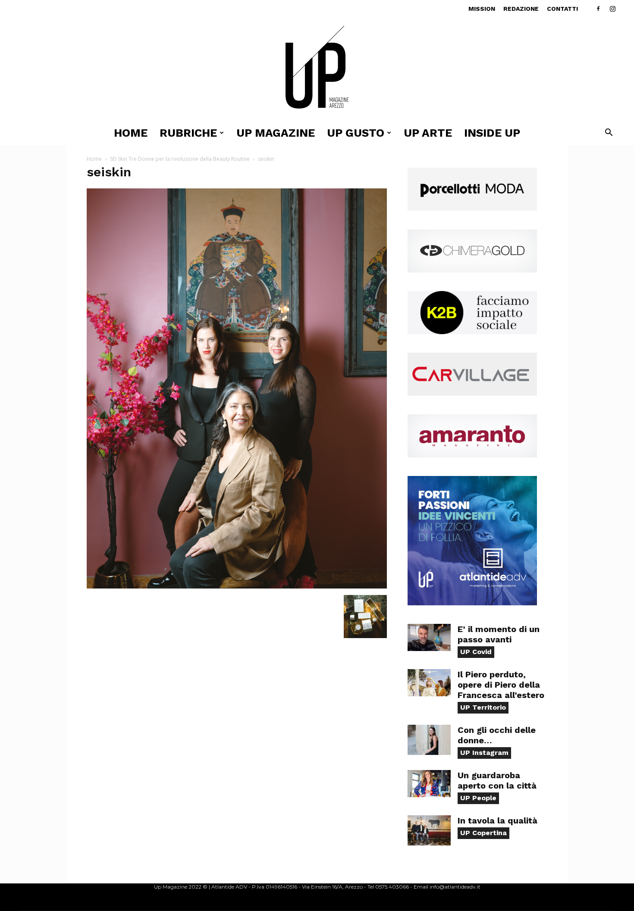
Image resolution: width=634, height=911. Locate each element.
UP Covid (476, 652)
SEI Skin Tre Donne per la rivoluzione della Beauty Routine (180, 159)
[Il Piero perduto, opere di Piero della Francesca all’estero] (429, 682)
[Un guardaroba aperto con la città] (429, 783)
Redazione (521, 8)
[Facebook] (598, 8)
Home (131, 132)
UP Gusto (355, 132)
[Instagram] (612, 8)
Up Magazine (275, 132)
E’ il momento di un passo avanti (499, 634)
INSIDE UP (492, 132)
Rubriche (188, 132)
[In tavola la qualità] (429, 830)
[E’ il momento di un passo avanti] (429, 637)
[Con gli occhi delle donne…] (429, 740)
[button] (608, 133)
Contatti (562, 8)
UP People (478, 798)
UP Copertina (483, 833)
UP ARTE (428, 132)
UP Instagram (484, 752)
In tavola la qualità (497, 820)
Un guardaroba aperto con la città (497, 780)
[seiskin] (237, 586)
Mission (481, 8)
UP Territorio (483, 707)
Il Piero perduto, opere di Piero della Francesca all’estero (501, 684)
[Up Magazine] (317, 69)
